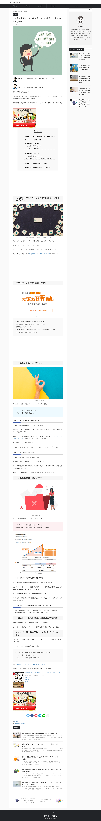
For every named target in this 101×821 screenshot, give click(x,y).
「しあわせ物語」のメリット (31, 143)
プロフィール (78, 6)
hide (40, 131)
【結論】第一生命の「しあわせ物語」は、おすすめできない (39, 136)
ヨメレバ (31, 673)
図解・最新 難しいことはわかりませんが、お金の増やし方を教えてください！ (43, 672)
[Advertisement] (38, 183)
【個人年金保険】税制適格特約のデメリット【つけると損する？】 (41, 733)
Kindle (26, 682)
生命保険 (15, 6)
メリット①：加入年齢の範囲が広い (33, 146)
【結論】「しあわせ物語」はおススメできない (36, 163)
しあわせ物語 (17, 723)
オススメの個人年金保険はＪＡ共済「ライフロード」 (37, 167)
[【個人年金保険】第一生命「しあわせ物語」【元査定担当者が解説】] (39, 715)
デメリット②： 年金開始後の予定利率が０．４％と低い (38, 158)
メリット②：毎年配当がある (31, 148)
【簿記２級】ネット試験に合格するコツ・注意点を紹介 (84, 67)
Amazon (27, 681)
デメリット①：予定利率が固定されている (34, 156)
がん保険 (40, 6)
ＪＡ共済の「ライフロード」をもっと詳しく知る (30, 664)
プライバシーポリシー (50, 812)
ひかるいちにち (15, 2)
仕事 (65, 6)
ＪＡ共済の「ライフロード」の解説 (39, 254)
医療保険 (28, 6)
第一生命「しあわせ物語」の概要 (32, 140)
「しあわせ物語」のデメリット (32, 153)
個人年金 (53, 6)
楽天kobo (27, 679)
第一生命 (23, 723)
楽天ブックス (28, 677)
